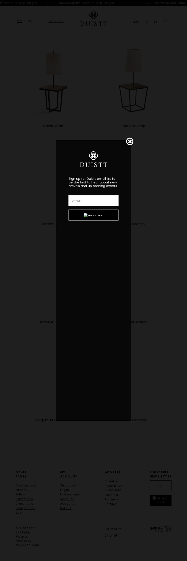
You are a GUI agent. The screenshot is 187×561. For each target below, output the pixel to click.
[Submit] (94, 215)
